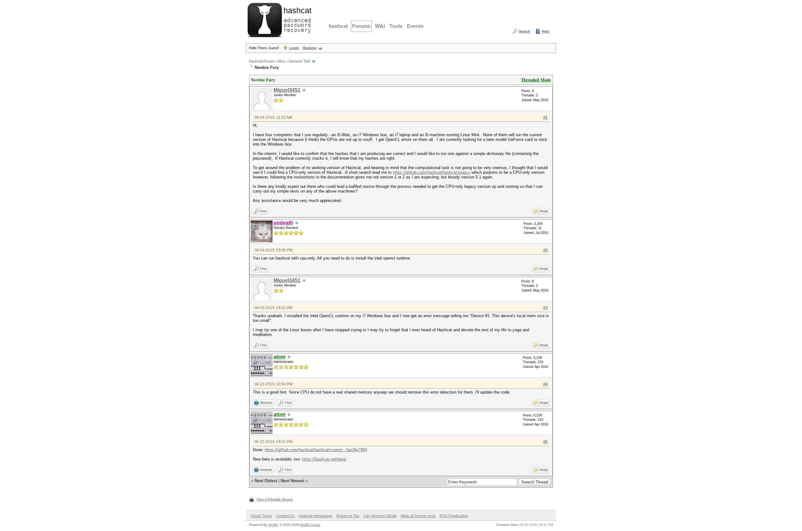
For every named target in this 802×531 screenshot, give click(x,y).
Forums (361, 26)
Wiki (380, 26)
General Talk (299, 61)
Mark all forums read (418, 516)
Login (294, 48)
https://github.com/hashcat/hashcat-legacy (431, 172)
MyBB (273, 525)
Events (415, 26)
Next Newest (292, 480)
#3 (545, 308)
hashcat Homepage (315, 516)
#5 (545, 442)
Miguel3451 (286, 90)
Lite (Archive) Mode (380, 516)
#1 (545, 117)
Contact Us (285, 516)
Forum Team (261, 516)
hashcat (338, 26)
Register (310, 48)
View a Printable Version (275, 499)
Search (524, 31)
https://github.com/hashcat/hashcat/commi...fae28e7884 (316, 449)
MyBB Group (310, 525)
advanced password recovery (296, 19)
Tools (396, 26)
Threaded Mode (536, 79)
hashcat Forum (261, 61)
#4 (545, 384)
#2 (545, 250)
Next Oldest (266, 480)
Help (545, 31)
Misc (281, 61)
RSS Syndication (454, 516)
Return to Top (347, 516)
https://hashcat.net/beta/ (324, 459)
